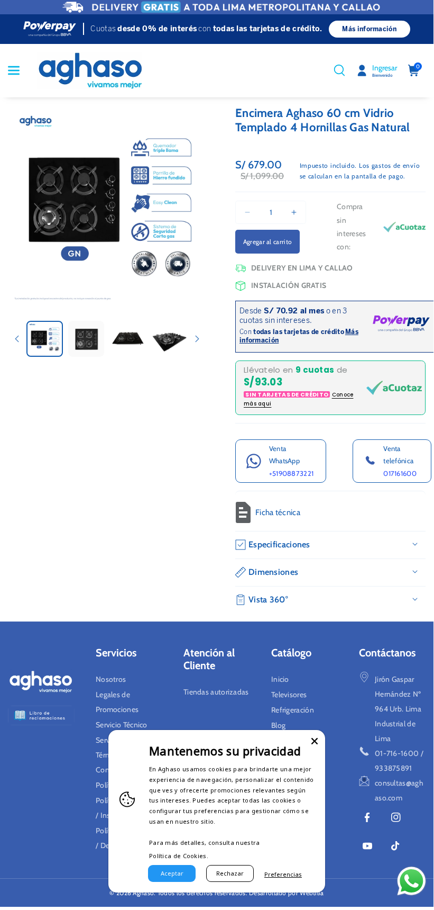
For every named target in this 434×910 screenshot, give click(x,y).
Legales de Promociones (117, 702)
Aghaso (143, 893)
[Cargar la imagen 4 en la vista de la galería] (169, 339)
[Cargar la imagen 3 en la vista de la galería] (127, 339)
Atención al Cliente (209, 659)
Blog (278, 725)
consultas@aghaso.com (399, 790)
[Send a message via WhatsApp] (411, 881)
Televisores (289, 694)
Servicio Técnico (121, 724)
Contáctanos (387, 652)
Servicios (116, 652)
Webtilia (312, 893)
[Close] (314, 740)
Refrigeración (292, 710)
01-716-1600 (397, 753)
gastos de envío (396, 165)
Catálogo (291, 652)
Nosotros (111, 679)
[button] (19, 70)
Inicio (280, 679)
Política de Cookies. (178, 856)
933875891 (393, 768)
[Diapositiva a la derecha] (197, 339)
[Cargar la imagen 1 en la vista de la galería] (44, 339)
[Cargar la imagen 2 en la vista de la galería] (86, 339)
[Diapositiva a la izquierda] (17, 339)
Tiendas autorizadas (216, 692)
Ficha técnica (277, 512)
